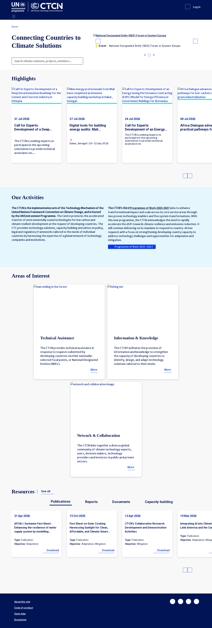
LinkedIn (188, 601)
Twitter (180, 601)
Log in (196, 7)
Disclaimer (20, 619)
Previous (185, 175)
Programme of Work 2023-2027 (134, 246)
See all (45, 491)
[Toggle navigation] (14, 16)
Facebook (172, 601)
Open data (20, 613)
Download (53, 550)
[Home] (38, 7)
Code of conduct (23, 607)
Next (189, 175)
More (94, 369)
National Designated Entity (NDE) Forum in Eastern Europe (145, 45)
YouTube (196, 601)
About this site (22, 601)
